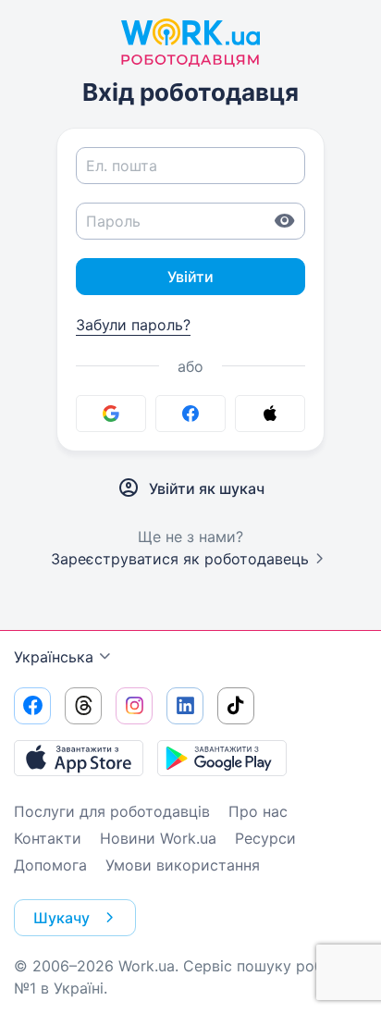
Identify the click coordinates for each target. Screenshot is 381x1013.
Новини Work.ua (158, 838)
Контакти (47, 838)
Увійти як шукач (206, 488)
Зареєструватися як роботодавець (180, 559)
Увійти (190, 276)
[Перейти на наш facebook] (32, 705)
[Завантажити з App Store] (78, 757)
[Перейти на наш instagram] (134, 705)
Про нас (258, 811)
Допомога (50, 865)
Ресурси (265, 838)
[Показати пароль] (285, 221)
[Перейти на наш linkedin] (184, 705)
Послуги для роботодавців (112, 811)
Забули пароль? (133, 324)
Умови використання (182, 865)
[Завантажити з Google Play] (222, 757)
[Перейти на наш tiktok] (235, 705)
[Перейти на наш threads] (83, 705)
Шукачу (61, 917)
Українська (53, 657)
